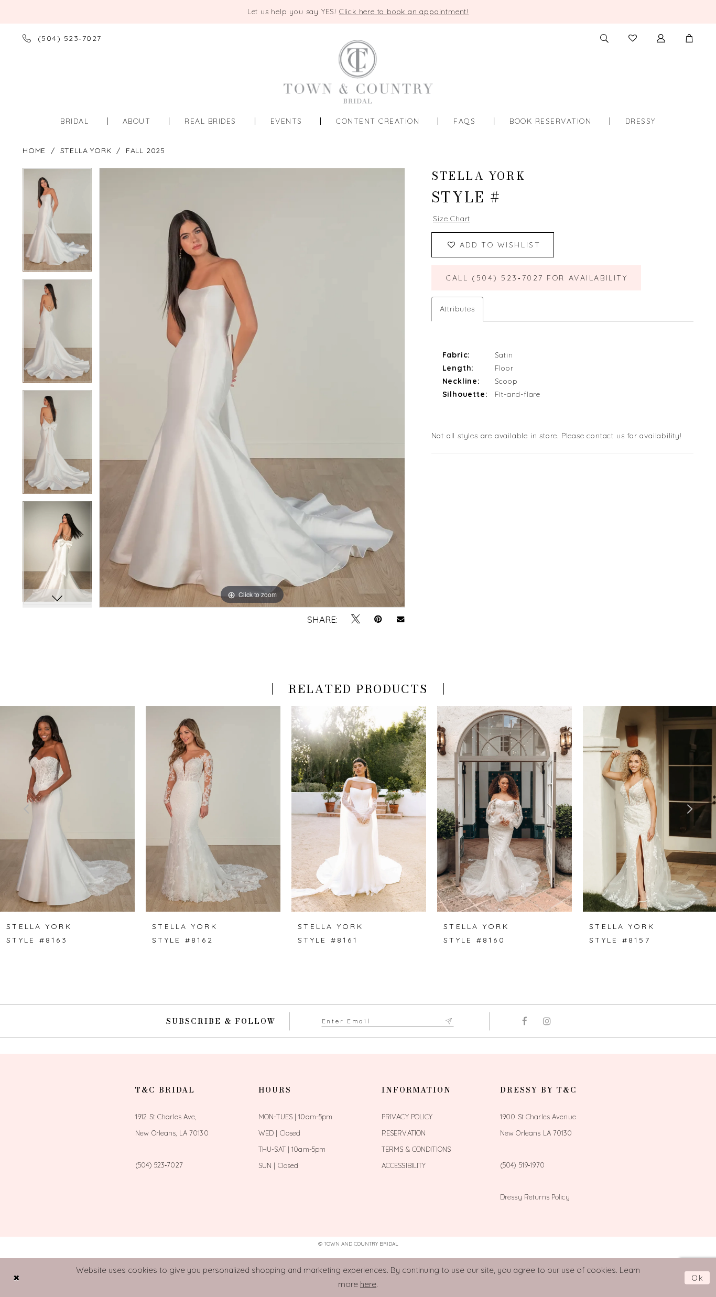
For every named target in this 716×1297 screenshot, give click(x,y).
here (368, 1284)
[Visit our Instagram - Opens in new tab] (547, 1021)
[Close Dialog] (16, 1278)
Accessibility (404, 1165)
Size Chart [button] (451, 218)
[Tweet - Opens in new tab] (355, 619)
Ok (698, 1278)
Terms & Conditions (416, 1149)
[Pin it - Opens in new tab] (378, 619)
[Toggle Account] (661, 38)
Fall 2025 (145, 150)
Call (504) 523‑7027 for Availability (536, 278)
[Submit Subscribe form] (449, 1021)
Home (34, 150)
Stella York (86, 150)
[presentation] (67, 809)
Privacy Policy (407, 1116)
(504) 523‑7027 (159, 1165)
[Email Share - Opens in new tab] (400, 619)
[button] (689, 38)
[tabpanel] (57, 223)
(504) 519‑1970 (522, 1165)
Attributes (457, 309)
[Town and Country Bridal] (358, 71)
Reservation (404, 1133)
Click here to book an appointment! (404, 11)
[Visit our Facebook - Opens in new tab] (524, 1021)
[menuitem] (74, 121)
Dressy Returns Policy (535, 1197)
